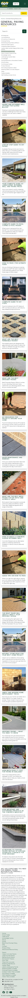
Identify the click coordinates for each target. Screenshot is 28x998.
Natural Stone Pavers (8, 957)
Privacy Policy (6, 948)
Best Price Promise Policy (9, 943)
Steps (2, 71)
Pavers (4, 952)
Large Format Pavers (8, 955)
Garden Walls (6, 965)
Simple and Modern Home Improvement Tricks (12, 693)
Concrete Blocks (5, 37)
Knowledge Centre (6, 55)
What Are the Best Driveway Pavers (10, 379)
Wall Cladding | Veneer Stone (8, 75)
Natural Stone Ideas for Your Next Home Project (13, 654)
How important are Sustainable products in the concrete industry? (12, 810)
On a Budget (4, 58)
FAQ (3, 944)
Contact (4, 946)
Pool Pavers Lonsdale (8, 973)
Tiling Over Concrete (8, 962)
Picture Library (5, 62)
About (4, 940)
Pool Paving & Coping (6, 64)
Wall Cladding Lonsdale (9, 975)
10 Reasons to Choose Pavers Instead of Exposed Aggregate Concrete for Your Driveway (13, 852)
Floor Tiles (5, 960)
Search (24, 13)
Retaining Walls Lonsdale (9, 968)
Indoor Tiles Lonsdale (8, 976)
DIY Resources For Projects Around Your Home (12, 418)
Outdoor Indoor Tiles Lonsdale (11, 972)
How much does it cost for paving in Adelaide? (12, 771)
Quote (4, 941)
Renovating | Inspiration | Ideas (8, 67)
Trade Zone (5, 936)
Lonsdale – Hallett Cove (14, 8)
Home (3, 18)
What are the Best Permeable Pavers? (10, 340)
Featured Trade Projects (7, 44)
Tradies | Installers (5, 73)
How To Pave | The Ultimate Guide (14, 264)
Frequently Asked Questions (8, 46)
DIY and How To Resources (8, 39)
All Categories (4, 35)
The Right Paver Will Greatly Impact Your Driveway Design (11, 614)
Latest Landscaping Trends (10, 967)
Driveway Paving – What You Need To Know (12, 732)
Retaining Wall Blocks (8, 963)
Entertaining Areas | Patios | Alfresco (10, 42)
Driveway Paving (5, 41)
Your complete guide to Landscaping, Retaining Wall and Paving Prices (12, 185)
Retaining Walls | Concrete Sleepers (10, 69)
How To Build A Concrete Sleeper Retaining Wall (13, 537)
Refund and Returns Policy (10, 949)
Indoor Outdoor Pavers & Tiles (8, 53)
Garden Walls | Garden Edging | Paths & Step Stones (12, 49)
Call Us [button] (16, 3)
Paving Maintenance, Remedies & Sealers (11, 60)
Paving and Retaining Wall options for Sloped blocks (13, 105)
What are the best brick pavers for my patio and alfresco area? (12, 497)
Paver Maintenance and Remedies (12, 458)
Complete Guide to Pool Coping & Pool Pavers (12, 225)
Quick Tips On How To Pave (14, 576)
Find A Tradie (6, 935)
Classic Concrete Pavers (9, 954)
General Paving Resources (8, 51)
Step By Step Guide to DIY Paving (13, 145)
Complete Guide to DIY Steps (12, 302)
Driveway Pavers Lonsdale (10, 970)
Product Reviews (5, 65)
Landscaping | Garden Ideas (8, 56)
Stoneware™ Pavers (8, 959)
